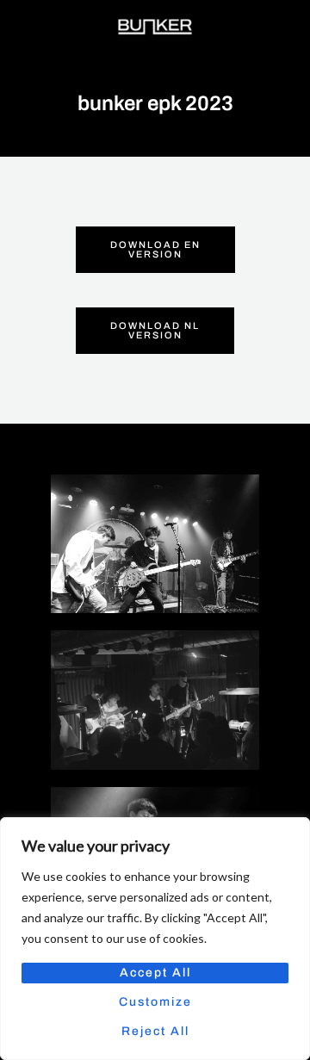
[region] (155, 938)
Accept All (155, 972)
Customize (155, 1001)
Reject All (155, 1031)
